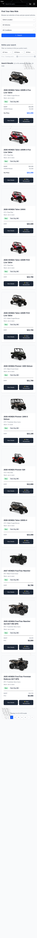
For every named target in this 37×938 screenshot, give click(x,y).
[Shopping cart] (30, 4)
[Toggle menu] (34, 4)
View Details (10, 120)
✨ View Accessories (26, 120)
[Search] (27, 4)
